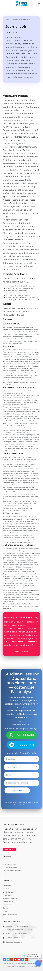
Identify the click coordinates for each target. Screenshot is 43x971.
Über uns (6, 861)
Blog (4, 874)
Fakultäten (6, 889)
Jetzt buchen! (9, 849)
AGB (26, 963)
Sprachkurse (7, 905)
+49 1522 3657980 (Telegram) (16, 938)
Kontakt (5, 963)
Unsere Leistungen (9, 864)
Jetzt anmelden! (21, 652)
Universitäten (7, 886)
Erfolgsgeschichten (10, 867)
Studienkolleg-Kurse (10, 898)
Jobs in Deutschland (10, 914)
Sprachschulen (8, 902)
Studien (5, 911)
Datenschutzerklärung (20, 805)
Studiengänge (8, 895)
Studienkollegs (8, 892)
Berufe (5, 908)
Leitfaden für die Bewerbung (13, 870)
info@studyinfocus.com (14, 942)
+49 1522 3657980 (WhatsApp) (16, 934)
